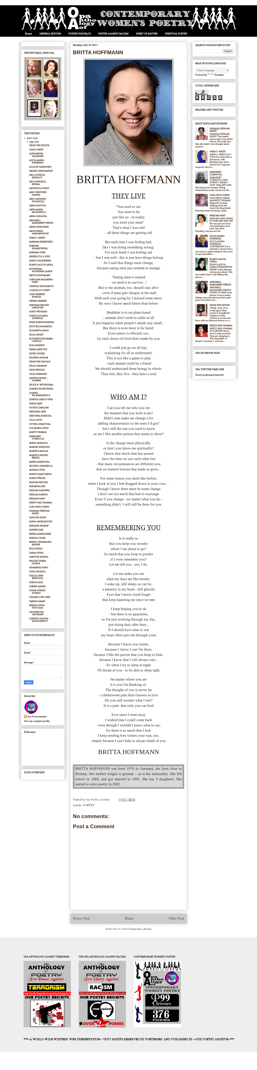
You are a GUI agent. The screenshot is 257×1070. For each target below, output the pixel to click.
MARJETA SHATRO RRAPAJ (38, 456)
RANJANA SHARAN (39, 525)
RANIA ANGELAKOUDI (40, 521)
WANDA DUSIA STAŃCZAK (36, 606)
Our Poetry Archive (37, 716)
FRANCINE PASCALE (39, 361)
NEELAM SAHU (37, 498)
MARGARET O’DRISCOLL (36, 437)
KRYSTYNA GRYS (37, 411)
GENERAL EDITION (50, 33)
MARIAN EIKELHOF (39, 447)
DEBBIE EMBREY (38, 301)
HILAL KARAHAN (38, 365)
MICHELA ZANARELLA (40, 465)
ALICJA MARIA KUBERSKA (36, 161)
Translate (219, 74)
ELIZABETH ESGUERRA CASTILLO (41, 339)
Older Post (176, 918)
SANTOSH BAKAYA (38, 556)
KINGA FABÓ (35, 403)
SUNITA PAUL (36, 582)
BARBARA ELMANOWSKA (38, 246)
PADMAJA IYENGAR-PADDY (39, 512)
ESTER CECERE (37, 353)
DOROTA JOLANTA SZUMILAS (38, 316)
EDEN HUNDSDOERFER (41, 322)
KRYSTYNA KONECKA (40, 415)
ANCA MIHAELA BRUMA (37, 182)
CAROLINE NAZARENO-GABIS (41, 280)
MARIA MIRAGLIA (38, 443)
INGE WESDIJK (37, 369)
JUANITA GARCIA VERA (41, 399)
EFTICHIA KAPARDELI (40, 326)
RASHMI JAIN (36, 529)
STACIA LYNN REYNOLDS (36, 576)
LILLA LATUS (35, 419)
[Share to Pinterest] (133, 800)
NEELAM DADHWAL (39, 490)
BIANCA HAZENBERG (40, 260)
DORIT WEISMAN (38, 311)
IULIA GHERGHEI (38, 374)
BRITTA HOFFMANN (39, 275)
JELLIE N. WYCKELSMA (41, 384)
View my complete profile (37, 721)
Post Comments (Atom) (137, 929)
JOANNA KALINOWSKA (41, 388)
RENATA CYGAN (37, 538)
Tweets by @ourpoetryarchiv (209, 375)
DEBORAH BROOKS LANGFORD (39, 306)
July (32, 141)
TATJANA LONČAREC (40, 597)
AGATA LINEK (36, 149)
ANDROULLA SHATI (39, 188)
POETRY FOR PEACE (80, 33)
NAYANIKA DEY (37, 486)
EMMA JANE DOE (38, 349)
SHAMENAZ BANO (38, 567)
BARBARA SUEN (37, 252)
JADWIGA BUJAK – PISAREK (38, 379)
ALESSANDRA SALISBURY (36, 154)
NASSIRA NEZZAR (38, 482)
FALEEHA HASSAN (38, 357)
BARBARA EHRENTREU (41, 241)
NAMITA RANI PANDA (40, 474)
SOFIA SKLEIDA (37, 571)
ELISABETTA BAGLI (39, 330)
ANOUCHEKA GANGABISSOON (39, 232)
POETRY (89, 805)
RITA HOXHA (35, 548)
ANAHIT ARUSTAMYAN (41, 171)
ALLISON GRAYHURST (40, 167)
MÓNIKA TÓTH (37, 470)
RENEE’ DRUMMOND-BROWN (40, 543)
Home (28, 33)
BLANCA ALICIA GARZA (41, 264)
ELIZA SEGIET (36, 334)
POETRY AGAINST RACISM (113, 33)
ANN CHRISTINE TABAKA (38, 193)
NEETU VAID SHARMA (40, 502)
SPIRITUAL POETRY (176, 33)
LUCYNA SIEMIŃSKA (40, 424)
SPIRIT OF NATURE (147, 33)
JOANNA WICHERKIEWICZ (39, 394)
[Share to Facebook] (130, 800)
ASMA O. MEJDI (37, 237)
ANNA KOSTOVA (37, 205)
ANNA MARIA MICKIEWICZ (37, 210)
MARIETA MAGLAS (38, 451)
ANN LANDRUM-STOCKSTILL (37, 200)
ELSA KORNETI (37, 345)
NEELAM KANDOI (38, 494)
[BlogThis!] (123, 800)
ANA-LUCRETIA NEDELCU (37, 176)
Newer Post (81, 918)
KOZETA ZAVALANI (39, 407)
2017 (30, 138)
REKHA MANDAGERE (40, 534)
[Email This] (120, 800)
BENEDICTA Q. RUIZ (39, 256)
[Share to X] (127, 800)
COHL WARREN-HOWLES (37, 295)
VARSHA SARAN (37, 601)
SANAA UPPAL (36, 552)
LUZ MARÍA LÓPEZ (39, 428)
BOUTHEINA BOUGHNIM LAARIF (40, 270)
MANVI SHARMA (38, 432)
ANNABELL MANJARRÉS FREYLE (41, 221)
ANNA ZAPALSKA (38, 216)
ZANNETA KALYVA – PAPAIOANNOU (39, 619)
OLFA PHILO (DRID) (39, 506)
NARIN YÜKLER (37, 478)
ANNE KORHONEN (39, 227)
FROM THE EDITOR (39, 145)
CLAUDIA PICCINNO (39, 290)
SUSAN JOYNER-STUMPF (37, 591)
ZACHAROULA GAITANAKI (36, 613)
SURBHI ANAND (37, 586)
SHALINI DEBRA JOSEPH (37, 562)
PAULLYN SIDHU (37, 517)
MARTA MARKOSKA (39, 461)
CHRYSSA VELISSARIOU (41, 286)
